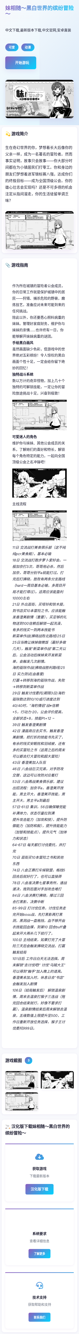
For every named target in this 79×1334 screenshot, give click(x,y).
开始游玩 (22, 62)
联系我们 (39, 1317)
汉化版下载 (39, 1189)
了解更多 (39, 1253)
